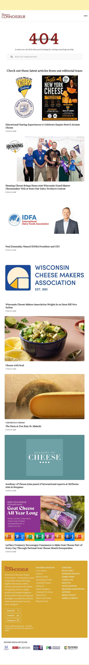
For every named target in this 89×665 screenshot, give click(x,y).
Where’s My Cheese (43, 598)
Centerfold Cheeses (43, 583)
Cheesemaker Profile (44, 580)
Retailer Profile (42, 577)
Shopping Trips (42, 601)
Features (39, 574)
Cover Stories (41, 571)
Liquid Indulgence (43, 589)
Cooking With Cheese (44, 592)
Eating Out (40, 586)
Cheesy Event (41, 595)
